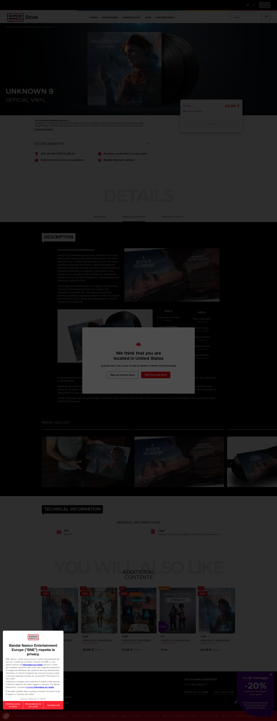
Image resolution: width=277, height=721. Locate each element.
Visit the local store (156, 374)
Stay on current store (122, 374)
